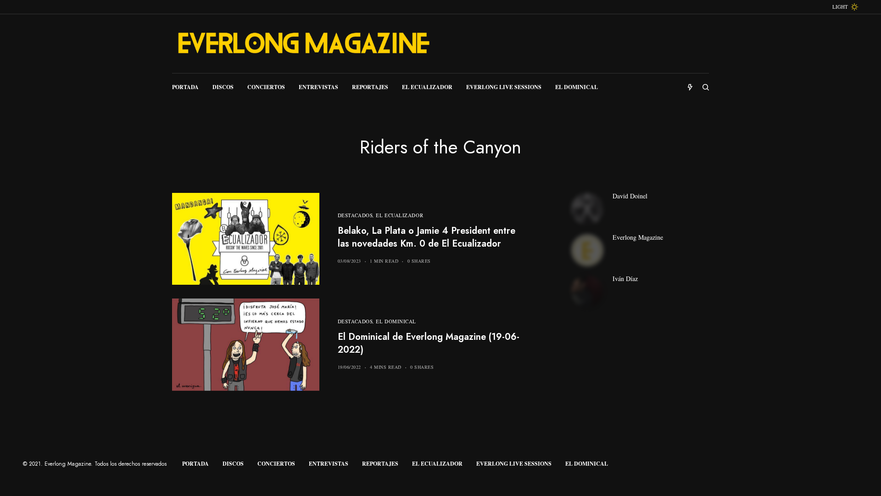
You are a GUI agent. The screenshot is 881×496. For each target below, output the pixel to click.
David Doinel (630, 196)
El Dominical (396, 321)
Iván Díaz (625, 279)
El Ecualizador (399, 215)
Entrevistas (328, 464)
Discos (233, 464)
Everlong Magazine (638, 237)
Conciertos (276, 464)
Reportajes (380, 464)
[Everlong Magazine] (303, 43)
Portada (195, 464)
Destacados (355, 215)
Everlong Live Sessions (514, 464)
